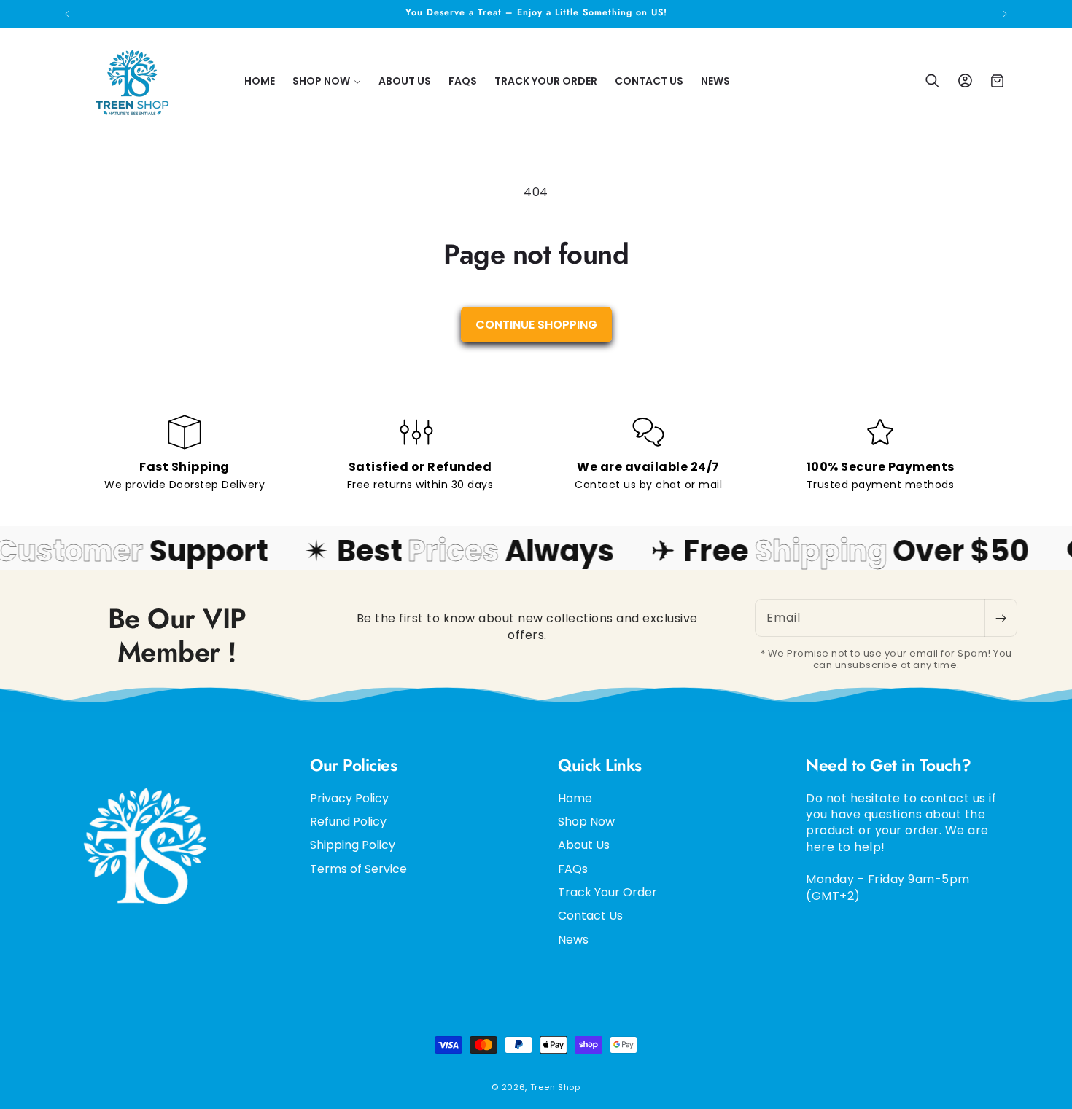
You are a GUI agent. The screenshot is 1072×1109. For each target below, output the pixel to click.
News (573, 938)
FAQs (573, 868)
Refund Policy (348, 820)
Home (575, 798)
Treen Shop (555, 1087)
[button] (327, 81)
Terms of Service (358, 868)
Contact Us (590, 915)
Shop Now (586, 820)
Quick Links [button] (600, 765)
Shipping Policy (352, 844)
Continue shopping (536, 324)
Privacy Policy (349, 798)
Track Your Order (607, 891)
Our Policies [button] (353, 765)
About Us (584, 844)
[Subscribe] (1000, 618)
